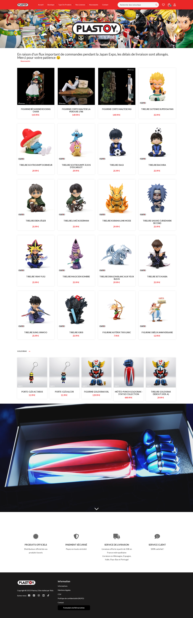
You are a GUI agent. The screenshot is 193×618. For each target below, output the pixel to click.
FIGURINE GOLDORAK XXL (64, 391)
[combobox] (138, 4)
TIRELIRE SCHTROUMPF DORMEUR (35, 165)
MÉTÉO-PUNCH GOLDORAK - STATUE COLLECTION (96, 392)
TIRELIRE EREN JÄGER (36, 220)
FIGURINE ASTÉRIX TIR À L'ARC (117, 332)
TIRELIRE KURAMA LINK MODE (116, 220)
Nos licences (80, 5)
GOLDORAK (22, 351)
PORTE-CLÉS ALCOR (32, 391)
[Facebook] (29, 595)
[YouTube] (44, 595)
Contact (105, 5)
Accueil (40, 5)
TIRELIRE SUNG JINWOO (35, 332)
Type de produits (64, 5)
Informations (62, 586)
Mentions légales (64, 590)
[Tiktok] (48, 595)
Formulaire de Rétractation (74, 608)
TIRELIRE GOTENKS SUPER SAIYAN (157, 109)
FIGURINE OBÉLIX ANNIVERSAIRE (157, 332)
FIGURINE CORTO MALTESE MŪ (116, 109)
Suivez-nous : (22, 596)
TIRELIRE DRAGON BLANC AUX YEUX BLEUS (117, 277)
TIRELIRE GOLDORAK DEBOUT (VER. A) (129, 392)
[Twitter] (34, 595)
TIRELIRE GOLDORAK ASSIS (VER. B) (161, 392)
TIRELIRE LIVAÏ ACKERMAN (76, 220)
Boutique (50, 5)
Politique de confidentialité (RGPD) (71, 598)
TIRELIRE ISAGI (117, 165)
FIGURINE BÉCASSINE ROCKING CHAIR (36, 110)
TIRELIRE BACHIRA (157, 165)
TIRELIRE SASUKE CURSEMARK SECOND (157, 221)
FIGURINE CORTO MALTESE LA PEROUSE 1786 (76, 110)
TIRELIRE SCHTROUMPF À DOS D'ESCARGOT (76, 166)
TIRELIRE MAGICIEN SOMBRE (76, 276)
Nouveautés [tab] (25, 61)
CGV (59, 594)
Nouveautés (93, 5)
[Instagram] (39, 595)
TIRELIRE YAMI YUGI (35, 276)
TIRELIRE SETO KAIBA (157, 276)
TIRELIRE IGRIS (76, 332)
